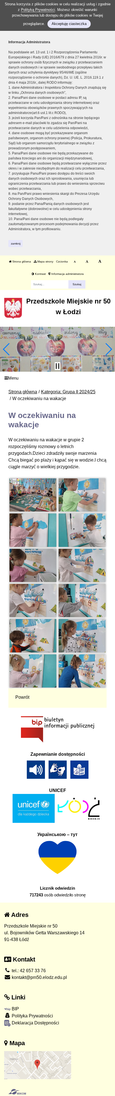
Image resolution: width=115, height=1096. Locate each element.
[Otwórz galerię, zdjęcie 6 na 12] (82, 565)
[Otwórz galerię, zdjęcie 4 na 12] (82, 530)
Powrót (22, 697)
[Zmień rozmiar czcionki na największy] (99, 261)
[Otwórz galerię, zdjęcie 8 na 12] (82, 600)
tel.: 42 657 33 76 (28, 970)
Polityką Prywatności (38, 10)
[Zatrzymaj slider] (57, 366)
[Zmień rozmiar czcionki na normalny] (75, 261)
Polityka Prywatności (32, 1015)
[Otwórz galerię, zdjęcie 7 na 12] (33, 600)
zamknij (15, 243)
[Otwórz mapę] (37, 1065)
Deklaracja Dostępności (35, 1022)
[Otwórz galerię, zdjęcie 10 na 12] (82, 635)
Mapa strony (45, 261)
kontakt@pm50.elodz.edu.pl (39, 977)
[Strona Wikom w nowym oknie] (17, 1092)
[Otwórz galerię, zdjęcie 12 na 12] (82, 671)
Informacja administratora (67, 273)
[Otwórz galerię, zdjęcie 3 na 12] (33, 530)
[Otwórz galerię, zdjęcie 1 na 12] (33, 495)
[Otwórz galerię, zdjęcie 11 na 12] (33, 671)
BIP (15, 1008)
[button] (6, 349)
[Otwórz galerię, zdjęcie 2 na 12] (82, 495)
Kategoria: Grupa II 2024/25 (68, 391)
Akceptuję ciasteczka (69, 24)
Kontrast (40, 273)
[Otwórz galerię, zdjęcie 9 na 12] (33, 635)
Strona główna (21, 261)
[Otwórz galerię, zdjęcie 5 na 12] (33, 565)
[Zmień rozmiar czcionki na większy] (87, 261)
